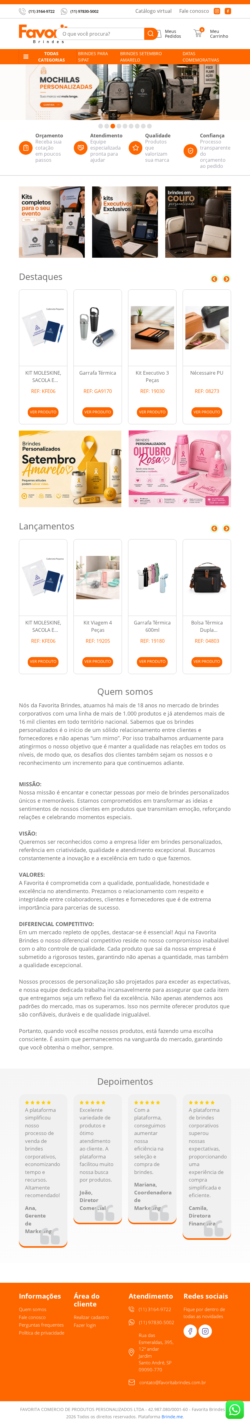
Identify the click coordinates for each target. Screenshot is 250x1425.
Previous (214, 278)
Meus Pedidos (173, 34)
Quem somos (32, 1309)
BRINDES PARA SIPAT (93, 57)
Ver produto (43, 412)
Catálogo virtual (153, 11)
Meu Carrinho (219, 34)
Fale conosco (194, 11)
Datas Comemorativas (201, 57)
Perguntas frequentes (41, 1325)
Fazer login (85, 1325)
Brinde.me (172, 1417)
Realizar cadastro (91, 1317)
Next (226, 278)
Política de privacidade (41, 1333)
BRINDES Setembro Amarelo (141, 57)
